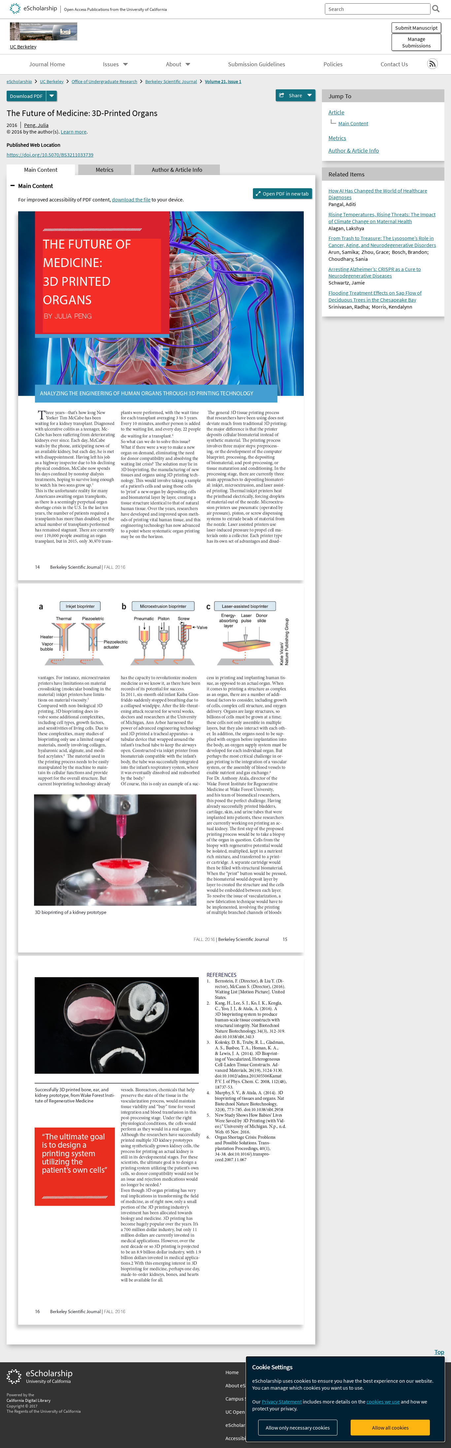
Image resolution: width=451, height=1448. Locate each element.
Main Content (35, 186)
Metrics (337, 138)
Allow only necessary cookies (298, 1427)
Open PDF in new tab (286, 193)
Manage (416, 42)
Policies (333, 64)
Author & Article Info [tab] (177, 169)
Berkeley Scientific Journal (171, 81)
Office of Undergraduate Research (104, 81)
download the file (131, 199)
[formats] (51, 96)
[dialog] (345, 1399)
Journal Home (47, 64)
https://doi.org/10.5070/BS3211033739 (50, 154)
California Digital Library (29, 1400)
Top (439, 1352)
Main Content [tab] (40, 169)
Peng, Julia (36, 125)
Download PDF (26, 96)
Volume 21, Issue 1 (223, 81)
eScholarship (19, 81)
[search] (436, 8)
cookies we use (383, 1401)
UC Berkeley (23, 46)
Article (336, 112)
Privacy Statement (282, 1401)
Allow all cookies (390, 1427)
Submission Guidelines (256, 64)
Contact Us (394, 64)
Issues (111, 64)
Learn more (74, 131)
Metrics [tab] (105, 169)
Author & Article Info (354, 150)
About (173, 64)
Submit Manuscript (416, 27)
